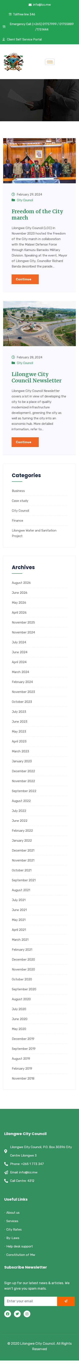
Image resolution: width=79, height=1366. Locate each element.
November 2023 (23, 692)
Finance (17, 520)
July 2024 (19, 642)
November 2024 (23, 632)
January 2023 (22, 761)
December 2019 (23, 1039)
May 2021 (18, 920)
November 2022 (23, 781)
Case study (20, 501)
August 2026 (21, 583)
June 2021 (19, 910)
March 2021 (20, 940)
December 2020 (23, 959)
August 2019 (21, 1059)
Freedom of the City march (37, 214)
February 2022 (22, 831)
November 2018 (23, 1078)
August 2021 (21, 890)
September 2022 (24, 791)
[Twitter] (17, 1314)
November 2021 (23, 860)
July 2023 (19, 712)
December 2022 (23, 771)
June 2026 (19, 593)
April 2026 (19, 612)
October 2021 (21, 870)
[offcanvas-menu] (65, 62)
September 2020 (24, 989)
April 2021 (19, 930)
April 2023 (19, 741)
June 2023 (19, 721)
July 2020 (19, 1009)
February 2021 (22, 950)
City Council (25, 200)
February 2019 (22, 1068)
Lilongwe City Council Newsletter (37, 377)
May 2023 (19, 731)
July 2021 (18, 900)
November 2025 (23, 622)
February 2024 (22, 682)
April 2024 (19, 662)
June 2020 (19, 1019)
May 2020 (19, 1029)
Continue (24, 279)
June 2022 (19, 821)
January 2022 (22, 840)
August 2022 (21, 801)
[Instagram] (27, 1314)
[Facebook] (7, 1314)
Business (18, 491)
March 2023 (20, 751)
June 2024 (19, 652)
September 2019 (24, 1049)
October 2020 (22, 979)
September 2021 (24, 880)
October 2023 (22, 702)
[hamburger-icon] (50, 62)
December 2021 (23, 850)
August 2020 (21, 999)
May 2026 (19, 603)
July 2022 (19, 811)
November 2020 (23, 969)
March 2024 (20, 672)
